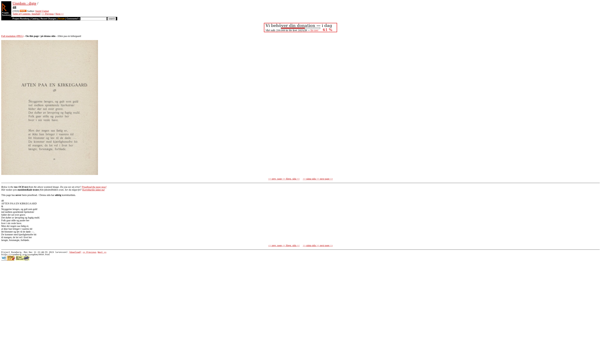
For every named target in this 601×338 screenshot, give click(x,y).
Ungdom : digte (24, 3)
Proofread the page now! (94, 187)
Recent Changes (48, 19)
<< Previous (48, 14)
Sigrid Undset (42, 11)
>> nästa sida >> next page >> (318, 178)
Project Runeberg (21, 19)
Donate (61, 19)
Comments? (72, 19)
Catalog (35, 19)
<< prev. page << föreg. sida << (284, 178)
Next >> (59, 14)
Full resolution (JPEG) (12, 36)
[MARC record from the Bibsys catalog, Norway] (23, 11)
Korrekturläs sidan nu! (93, 189)
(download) (75, 252)
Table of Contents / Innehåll (26, 14)
